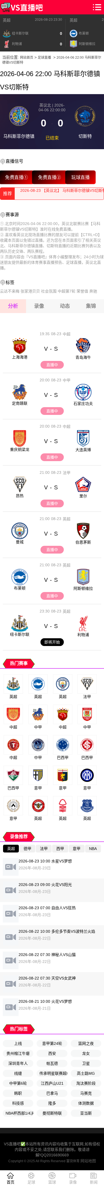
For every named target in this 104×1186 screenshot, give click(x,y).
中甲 (66, 380)
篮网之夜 (86, 1043)
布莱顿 (20, 588)
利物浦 (83, 634)
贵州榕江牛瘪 (18, 1053)
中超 (66, 334)
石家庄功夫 (83, 403)
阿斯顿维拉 (83, 588)
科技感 (18, 1103)
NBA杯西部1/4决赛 (19, 1113)
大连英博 (83, 450)
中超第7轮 (66, 291)
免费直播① (16, 177)
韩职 (18, 1093)
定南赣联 (19, 403)
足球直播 (44, 58)
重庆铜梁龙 (19, 449)
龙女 (86, 1053)
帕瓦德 (52, 1063)
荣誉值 (82, 291)
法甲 (66, 473)
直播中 (52, 365)
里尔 (83, 496)
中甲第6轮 (18, 1083)
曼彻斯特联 (52, 1113)
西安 (52, 1053)
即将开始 (52, 642)
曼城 (20, 542)
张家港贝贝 (30, 291)
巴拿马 (52, 1093)
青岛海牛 (83, 357)
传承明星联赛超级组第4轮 (53, 1073)
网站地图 (88, 1161)
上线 (18, 1043)
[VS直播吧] (21, 7)
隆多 (52, 1103)
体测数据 (86, 1103)
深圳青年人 (18, 1063)
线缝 (18, 1073)
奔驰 (93, 291)
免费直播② (49, 177)
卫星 (86, 1063)
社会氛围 (49, 291)
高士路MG (86, 1073)
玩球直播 (80, 177)
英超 (7, 20)
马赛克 (86, 1093)
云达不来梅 (9, 291)
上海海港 (19, 357)
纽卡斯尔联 (19, 634)
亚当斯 (86, 1113)
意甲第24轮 (52, 1043)
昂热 (20, 495)
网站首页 (26, 58)
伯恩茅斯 (83, 542)
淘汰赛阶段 (86, 1083)
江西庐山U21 (52, 1083)
